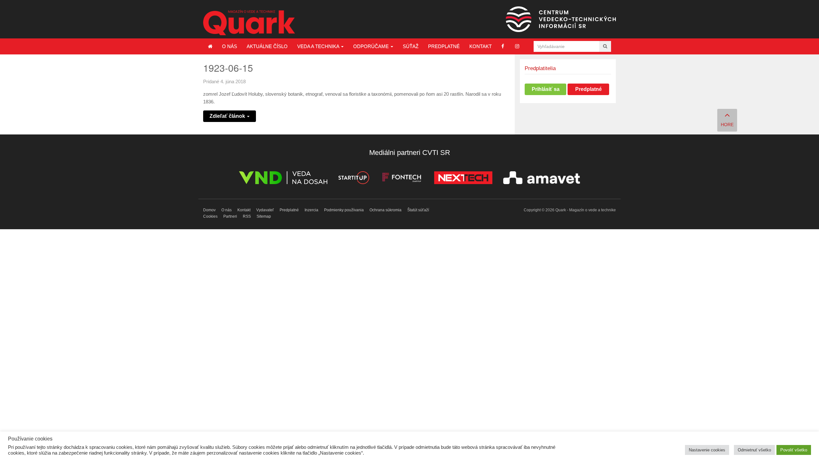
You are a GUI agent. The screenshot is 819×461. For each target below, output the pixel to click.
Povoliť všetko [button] (793, 450)
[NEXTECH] (463, 178)
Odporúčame (371, 46)
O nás (229, 46)
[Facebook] (503, 46)
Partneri (230, 216)
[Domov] (210, 46)
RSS (247, 216)
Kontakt (480, 46)
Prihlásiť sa (546, 89)
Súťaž (410, 46)
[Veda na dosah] (283, 178)
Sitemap (264, 216)
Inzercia (311, 210)
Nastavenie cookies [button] (707, 450)
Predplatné (444, 46)
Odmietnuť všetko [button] (754, 450)
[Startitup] (353, 178)
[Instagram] (517, 46)
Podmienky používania (344, 210)
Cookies (210, 216)
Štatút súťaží (418, 210)
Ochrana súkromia (386, 210)
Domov (209, 210)
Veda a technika (318, 46)
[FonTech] (401, 178)
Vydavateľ (265, 210)
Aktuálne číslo (267, 46)
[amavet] (541, 178)
